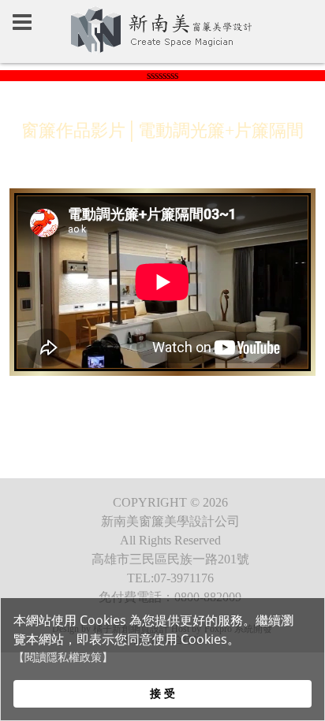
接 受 (162, 693)
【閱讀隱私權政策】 (63, 657)
